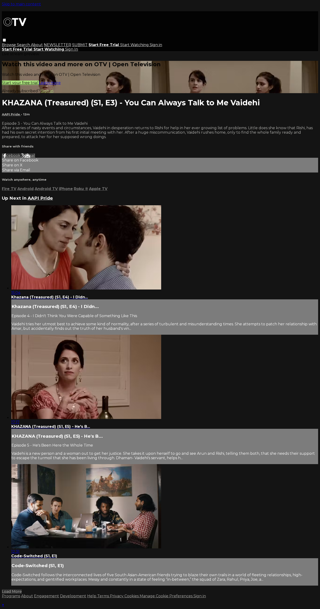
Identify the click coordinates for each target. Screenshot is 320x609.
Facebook (11, 155)
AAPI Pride (11, 114)
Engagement (46, 596)
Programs (11, 596)
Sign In (71, 49)
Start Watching (135, 45)
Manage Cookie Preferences (166, 596)
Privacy (117, 596)
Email (30, 155)
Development (73, 596)
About (37, 45)
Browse (9, 45)
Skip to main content (21, 4)
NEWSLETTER (57, 45)
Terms (103, 596)
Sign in (156, 45)
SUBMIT (80, 45)
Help (92, 596)
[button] (4, 40)
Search (24, 45)
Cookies (132, 596)
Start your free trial (20, 83)
